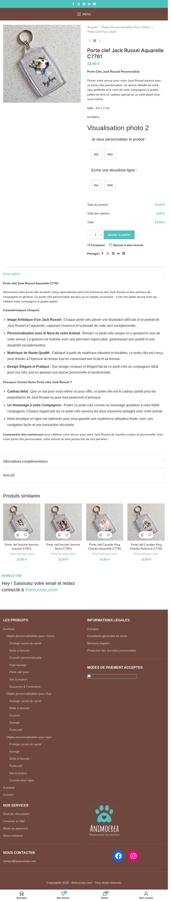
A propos (9, 787)
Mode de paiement (15, 828)
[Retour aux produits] (94, 40)
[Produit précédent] (89, 40)
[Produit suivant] (99, 40)
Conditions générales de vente (107, 636)
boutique (9, 628)
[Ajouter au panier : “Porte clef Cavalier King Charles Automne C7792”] (142, 535)
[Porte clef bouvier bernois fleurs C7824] (63, 522)
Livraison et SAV (14, 821)
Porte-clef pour (19, 672)
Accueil (92, 27)
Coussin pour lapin (21, 780)
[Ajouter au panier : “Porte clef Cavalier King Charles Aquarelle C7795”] (101, 535)
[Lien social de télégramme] (94, 4)
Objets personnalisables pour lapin (29, 737)
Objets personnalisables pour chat (28, 693)
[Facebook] (118, 856)
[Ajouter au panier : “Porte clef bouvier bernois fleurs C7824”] (59, 535)
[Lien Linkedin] (89, 4)
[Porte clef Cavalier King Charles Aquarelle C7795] (104, 522)
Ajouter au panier (119, 234)
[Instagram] (133, 856)
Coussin (14, 715)
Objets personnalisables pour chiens (125, 27)
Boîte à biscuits (19, 708)
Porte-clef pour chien (101, 31)
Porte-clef (15, 729)
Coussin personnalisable (25, 657)
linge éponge (17, 665)
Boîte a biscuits (19, 650)
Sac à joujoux (18, 679)
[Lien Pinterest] (84, 4)
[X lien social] (78, 4)
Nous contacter (13, 835)
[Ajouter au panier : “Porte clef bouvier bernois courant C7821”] (18, 535)
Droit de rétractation (16, 813)
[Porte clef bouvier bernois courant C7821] (21, 522)
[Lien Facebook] (73, 4)
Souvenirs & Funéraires (24, 686)
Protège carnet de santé (25, 643)
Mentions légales (98, 643)
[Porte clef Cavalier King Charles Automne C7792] (146, 522)
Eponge (14, 722)
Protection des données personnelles (111, 650)
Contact (8, 794)
